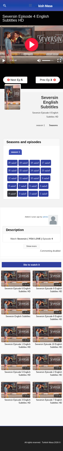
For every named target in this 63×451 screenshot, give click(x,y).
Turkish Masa (43, 6)
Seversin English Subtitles (18, 316)
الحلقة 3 (22, 194)
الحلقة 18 (35, 163)
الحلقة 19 (23, 163)
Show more (31, 246)
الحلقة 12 (12, 178)
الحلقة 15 (23, 170)
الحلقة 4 (12, 194)
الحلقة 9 (45, 178)
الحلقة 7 (22, 186)
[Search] (5, 5)
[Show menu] (30, 5)
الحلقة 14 (35, 170)
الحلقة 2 (33, 194)
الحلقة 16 (12, 170)
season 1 (15, 152)
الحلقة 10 (35, 178)
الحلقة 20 (12, 163)
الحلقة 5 (43, 186)
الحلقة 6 (33, 186)
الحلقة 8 (12, 186)
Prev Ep (46, 79)
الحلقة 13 (46, 170)
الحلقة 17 (46, 163)
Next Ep (16, 79)
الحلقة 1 (43, 194)
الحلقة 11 (23, 178)
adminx (45, 217)
